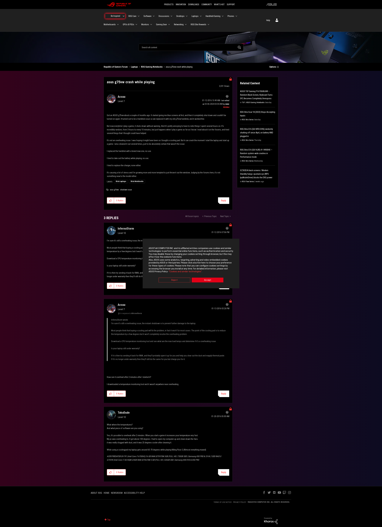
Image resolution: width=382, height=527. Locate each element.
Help (268, 20)
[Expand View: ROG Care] (138, 16)
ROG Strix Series (248, 120)
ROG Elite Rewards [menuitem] (198, 24)
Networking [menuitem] (179, 24)
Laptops (134, 67)
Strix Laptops (121, 181)
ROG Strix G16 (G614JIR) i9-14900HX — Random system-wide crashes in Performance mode (256, 153)
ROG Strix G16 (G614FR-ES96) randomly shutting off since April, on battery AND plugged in (256, 132)
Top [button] (108, 519)
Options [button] (272, 67)
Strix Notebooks (137, 181)
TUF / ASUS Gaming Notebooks (253, 102)
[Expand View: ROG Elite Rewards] (208, 24)
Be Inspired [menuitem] (115, 16)
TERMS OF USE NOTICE (223, 502)
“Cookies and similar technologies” (185, 271)
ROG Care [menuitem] (132, 16)
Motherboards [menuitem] (110, 24)
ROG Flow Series (248, 181)
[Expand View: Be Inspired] (123, 16)
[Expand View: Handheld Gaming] (222, 16)
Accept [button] (207, 280)
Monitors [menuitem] (145, 24)
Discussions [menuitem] (164, 16)
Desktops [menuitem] (180, 16)
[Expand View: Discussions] (171, 16)
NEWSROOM (117, 492)
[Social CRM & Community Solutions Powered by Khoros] (271, 520)
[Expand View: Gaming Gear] (169, 24)
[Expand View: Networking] (185, 24)
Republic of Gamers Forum (116, 67)
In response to (131, 313)
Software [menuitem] (147, 16)
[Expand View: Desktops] (186, 16)
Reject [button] (174, 280)
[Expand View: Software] (153, 16)
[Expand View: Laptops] (200, 16)
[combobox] (191, 47)
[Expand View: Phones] (236, 16)
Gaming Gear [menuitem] (161, 24)
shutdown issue (126, 190)
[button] (110, 200)
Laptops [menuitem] (195, 16)
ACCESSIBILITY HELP (134, 492)
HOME (106, 492)
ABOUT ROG (96, 492)
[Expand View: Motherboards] (117, 24)
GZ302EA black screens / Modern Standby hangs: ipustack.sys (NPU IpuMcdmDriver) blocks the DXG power (256, 174)
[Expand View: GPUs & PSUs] (136, 24)
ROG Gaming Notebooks (152, 67)
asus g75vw (114, 190)
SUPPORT (231, 4)
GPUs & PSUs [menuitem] (128, 24)
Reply (223, 200)
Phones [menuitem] (231, 16)
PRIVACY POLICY (239, 502)
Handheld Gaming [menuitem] (213, 16)
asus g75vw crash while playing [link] (179, 67)
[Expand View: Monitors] (151, 24)
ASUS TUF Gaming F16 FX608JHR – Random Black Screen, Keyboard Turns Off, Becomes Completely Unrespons (256, 95)
